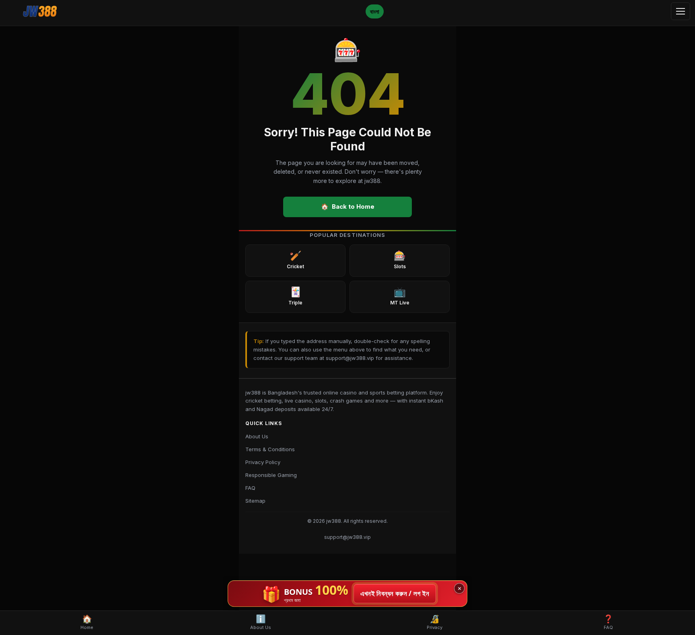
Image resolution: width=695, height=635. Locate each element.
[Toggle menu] (680, 11)
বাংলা (374, 11)
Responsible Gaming (271, 475)
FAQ (250, 488)
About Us (256, 436)
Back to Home (347, 206)
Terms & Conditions (270, 449)
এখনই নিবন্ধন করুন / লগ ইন (395, 593)
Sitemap (255, 500)
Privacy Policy (262, 462)
